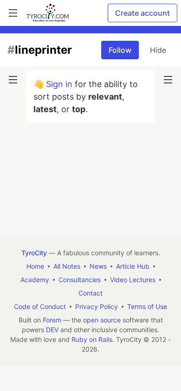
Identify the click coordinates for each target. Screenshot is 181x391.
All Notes (66, 266)
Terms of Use (147, 306)
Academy (34, 280)
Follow (120, 50)
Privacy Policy (96, 306)
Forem (52, 320)
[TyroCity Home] (47, 13)
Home (35, 266)
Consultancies (79, 280)
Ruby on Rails (91, 339)
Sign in (59, 84)
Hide (158, 50)
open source (102, 320)
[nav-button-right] (168, 79)
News (98, 266)
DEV (52, 330)
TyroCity (34, 253)
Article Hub (132, 266)
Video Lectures (132, 280)
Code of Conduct (40, 306)
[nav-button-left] (13, 79)
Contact (90, 293)
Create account (142, 13)
